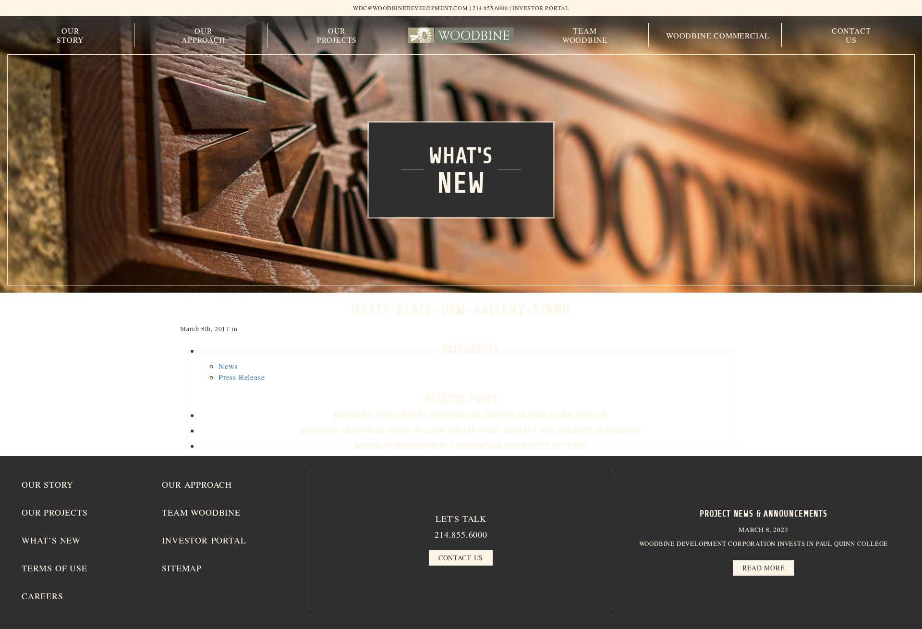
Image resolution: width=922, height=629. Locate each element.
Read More (763, 567)
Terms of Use (54, 568)
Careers (42, 596)
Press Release (241, 377)
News (228, 366)
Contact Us (851, 35)
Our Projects (337, 35)
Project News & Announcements (763, 513)
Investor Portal (540, 8)
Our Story (70, 35)
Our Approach (203, 35)
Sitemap (182, 568)
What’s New (51, 540)
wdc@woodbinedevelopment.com (410, 8)
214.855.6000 (461, 534)
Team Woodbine (584, 35)
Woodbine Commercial (718, 35)
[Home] (461, 35)
